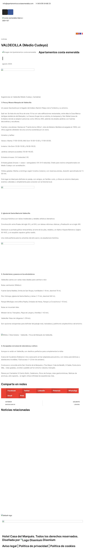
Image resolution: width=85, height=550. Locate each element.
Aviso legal (9, 546)
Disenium (48, 540)
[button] (42, 26)
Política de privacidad (33, 546)
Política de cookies (62, 546)
